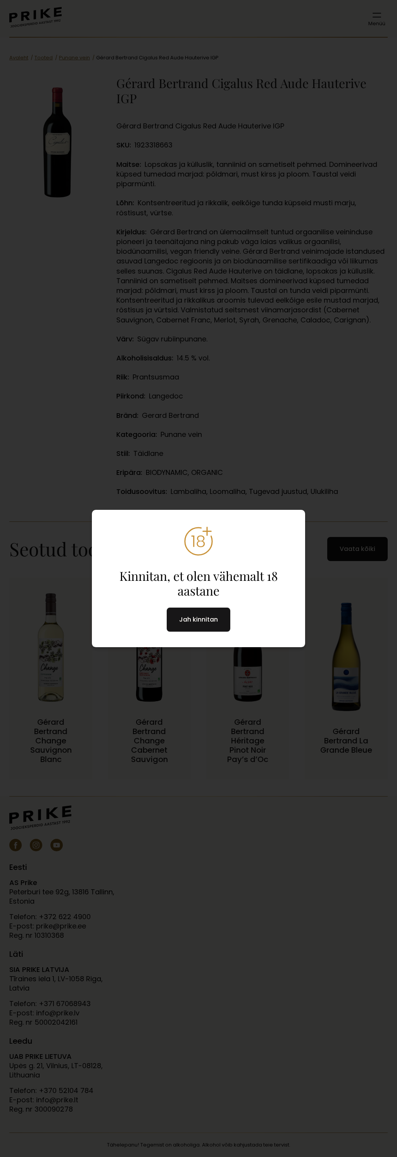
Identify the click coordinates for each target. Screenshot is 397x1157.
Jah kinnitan (198, 619)
